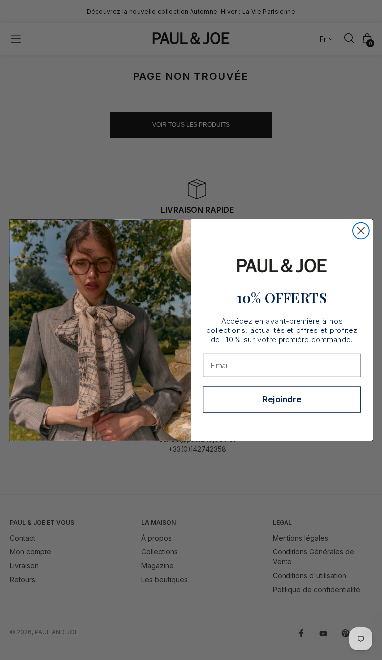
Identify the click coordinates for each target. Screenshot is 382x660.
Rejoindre (281, 400)
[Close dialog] (361, 231)
